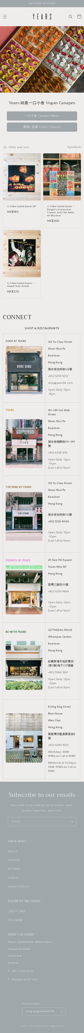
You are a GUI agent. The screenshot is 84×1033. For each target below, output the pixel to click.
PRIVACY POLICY (18, 886)
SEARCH (13, 878)
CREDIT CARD (17, 911)
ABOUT (12, 851)
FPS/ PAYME (15, 920)
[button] (5, 16)
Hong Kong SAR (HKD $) (40, 1011)
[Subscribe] (71, 821)
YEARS (29, 1026)
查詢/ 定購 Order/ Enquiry (42, 127)
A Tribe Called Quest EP (21, 206)
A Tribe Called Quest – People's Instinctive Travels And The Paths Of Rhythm (61, 211)
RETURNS (14, 869)
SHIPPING (14, 860)
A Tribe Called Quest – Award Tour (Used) (20, 285)
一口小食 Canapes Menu (42, 115)
